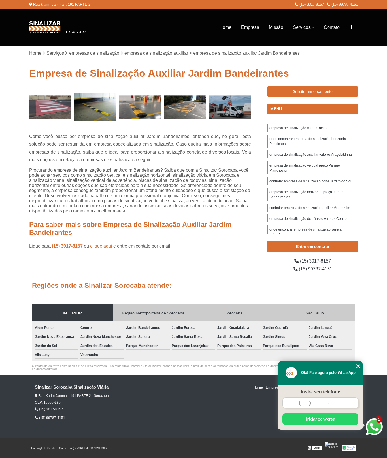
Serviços (302, 27)
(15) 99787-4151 (344, 4)
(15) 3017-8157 (311, 4)
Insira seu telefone (320, 391)
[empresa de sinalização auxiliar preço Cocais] (50, 107)
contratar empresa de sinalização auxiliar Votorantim (309, 208)
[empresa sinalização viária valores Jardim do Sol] (95, 107)
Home (225, 27)
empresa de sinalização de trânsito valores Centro (308, 219)
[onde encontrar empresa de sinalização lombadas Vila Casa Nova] (230, 107)
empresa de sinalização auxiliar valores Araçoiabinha (310, 155)
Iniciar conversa (320, 419)
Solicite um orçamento (313, 91)
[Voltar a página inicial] (57, 27)
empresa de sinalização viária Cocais (298, 128)
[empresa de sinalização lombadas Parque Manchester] (140, 107)
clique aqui (101, 246)
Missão (276, 27)
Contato (332, 27)
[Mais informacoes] (351, 27)
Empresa (250, 27)
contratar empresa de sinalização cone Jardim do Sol (310, 181)
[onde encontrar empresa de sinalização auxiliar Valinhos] (185, 107)
